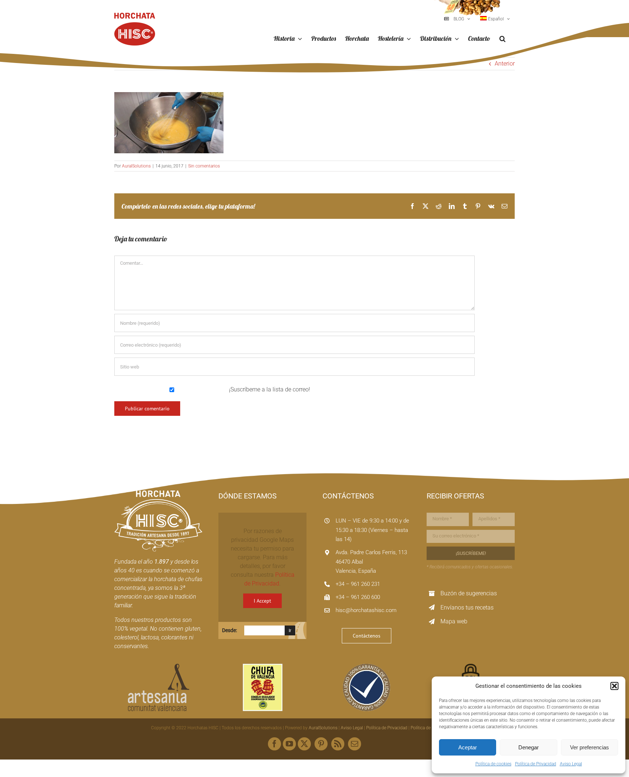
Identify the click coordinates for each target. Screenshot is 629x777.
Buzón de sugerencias (468, 593)
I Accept (262, 600)
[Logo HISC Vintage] (158, 493)
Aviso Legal (571, 763)
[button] (614, 686)
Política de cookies (493, 763)
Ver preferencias (589, 747)
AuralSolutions (136, 166)
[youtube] (289, 743)
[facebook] (274, 743)
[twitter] (304, 743)
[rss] (337, 743)
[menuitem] (495, 19)
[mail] (354, 743)
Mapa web (453, 621)
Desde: (229, 630)
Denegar (528, 747)
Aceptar (467, 747)
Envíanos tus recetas (467, 607)
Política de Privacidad (535, 763)
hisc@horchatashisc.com (366, 610)
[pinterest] (321, 743)
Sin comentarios (204, 166)
